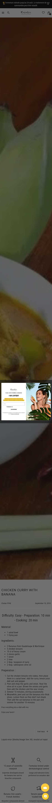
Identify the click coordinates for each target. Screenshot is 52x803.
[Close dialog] (49, 384)
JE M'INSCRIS (14, 409)
